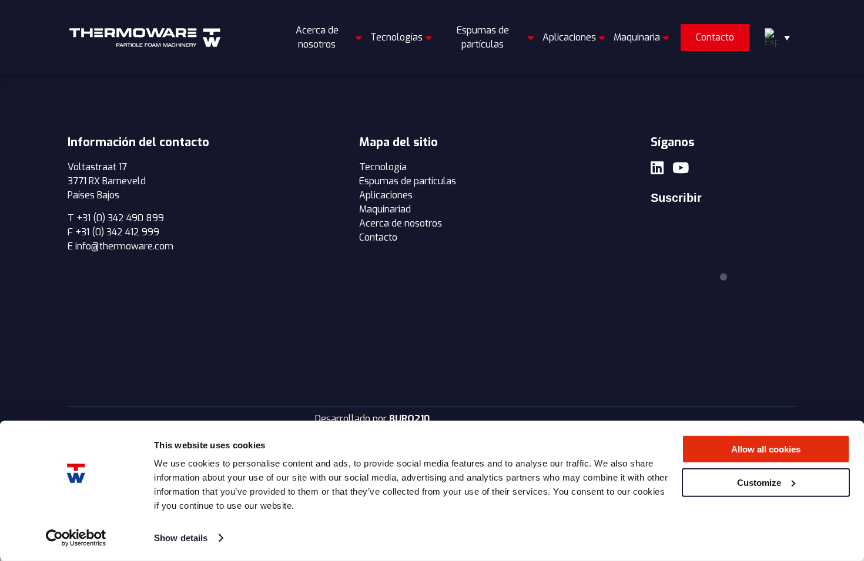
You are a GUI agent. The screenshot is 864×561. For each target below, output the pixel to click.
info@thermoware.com (124, 246)
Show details (180, 538)
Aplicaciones (569, 37)
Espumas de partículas (483, 37)
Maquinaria (637, 37)
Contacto (715, 37)
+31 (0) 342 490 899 (120, 218)
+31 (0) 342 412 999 (117, 232)
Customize (759, 482)
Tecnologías (396, 37)
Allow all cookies (766, 449)
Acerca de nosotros (317, 37)
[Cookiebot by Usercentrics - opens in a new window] (76, 538)
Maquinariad (385, 209)
